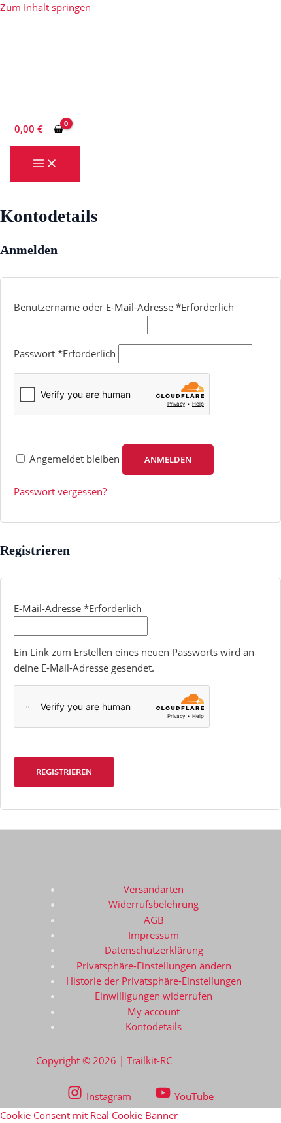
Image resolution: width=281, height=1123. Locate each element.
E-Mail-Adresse (78, 608)
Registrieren (64, 771)
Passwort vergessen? (60, 491)
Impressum (153, 934)
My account (153, 1011)
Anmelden (167, 459)
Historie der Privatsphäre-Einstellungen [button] (154, 980)
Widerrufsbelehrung (153, 904)
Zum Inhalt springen (45, 7)
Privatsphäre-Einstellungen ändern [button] (153, 965)
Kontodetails (153, 1026)
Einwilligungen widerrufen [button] (153, 995)
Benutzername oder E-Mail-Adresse (124, 307)
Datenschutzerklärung (154, 949)
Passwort (65, 353)
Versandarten (154, 889)
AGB (154, 919)
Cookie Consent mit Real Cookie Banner (89, 1115)
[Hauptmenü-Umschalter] (45, 164)
